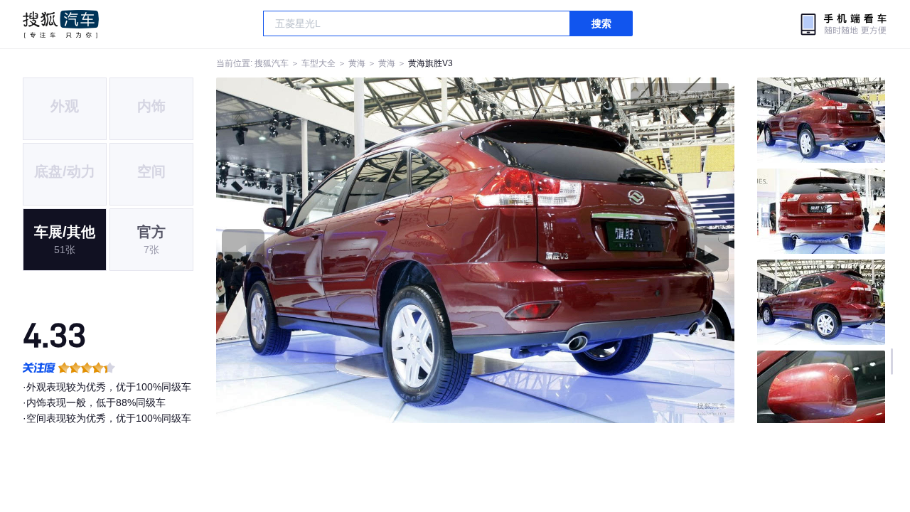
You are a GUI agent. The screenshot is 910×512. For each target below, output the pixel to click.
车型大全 (318, 63)
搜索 (601, 23)
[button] (346, 250)
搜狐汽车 (61, 24)
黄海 (356, 63)
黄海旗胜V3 (430, 63)
